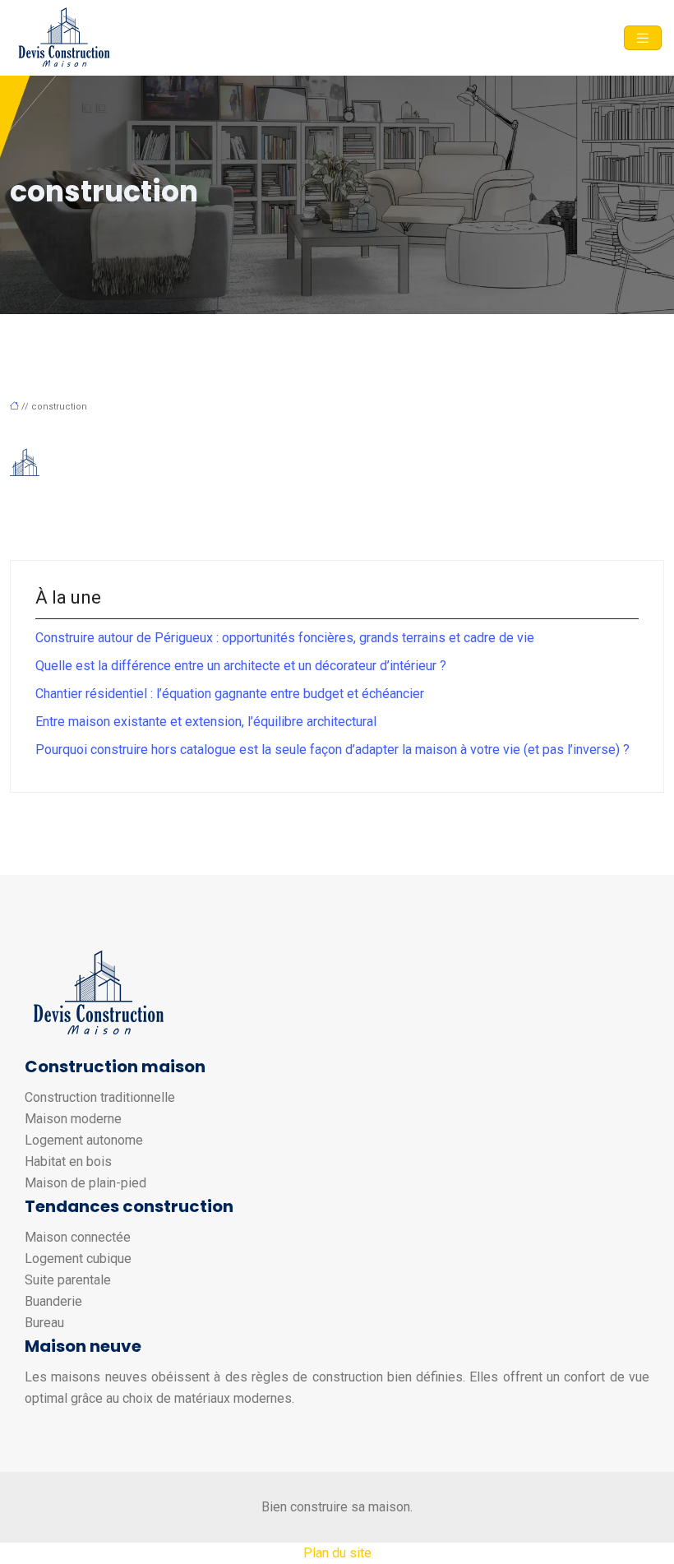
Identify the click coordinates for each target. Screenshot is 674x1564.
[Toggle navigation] (643, 38)
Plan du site (337, 1553)
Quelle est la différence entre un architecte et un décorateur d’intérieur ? (240, 665)
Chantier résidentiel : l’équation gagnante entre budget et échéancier (229, 693)
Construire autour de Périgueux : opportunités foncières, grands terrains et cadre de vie (284, 637)
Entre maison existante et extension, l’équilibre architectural (205, 721)
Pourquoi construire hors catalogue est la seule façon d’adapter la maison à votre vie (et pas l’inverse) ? (332, 749)
